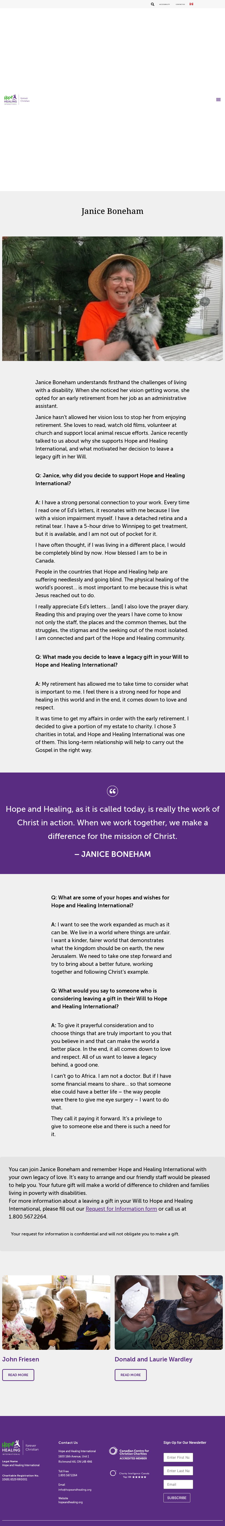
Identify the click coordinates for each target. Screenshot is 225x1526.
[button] (218, 99)
